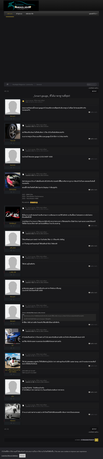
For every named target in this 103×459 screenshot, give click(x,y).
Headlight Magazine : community (23, 84)
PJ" (13, 345)
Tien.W (12, 140)
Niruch (12, 116)
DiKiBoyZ (12, 223)
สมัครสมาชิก (29, 13)
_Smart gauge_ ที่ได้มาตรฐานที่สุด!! (35, 100)
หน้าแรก (9, 13)
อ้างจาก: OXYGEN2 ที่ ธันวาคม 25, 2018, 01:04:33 (33, 312)
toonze (12, 165)
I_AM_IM (12, 272)
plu (12, 396)
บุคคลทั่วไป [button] (92, 13)
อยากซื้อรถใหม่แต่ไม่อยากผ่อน (12, 371)
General (39, 84)
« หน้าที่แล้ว (91, 88)
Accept (22, 455)
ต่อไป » (97, 88)
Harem (12, 420)
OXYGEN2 (12, 189)
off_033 (12, 248)
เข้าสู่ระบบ (19, 13)
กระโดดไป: (77, 439)
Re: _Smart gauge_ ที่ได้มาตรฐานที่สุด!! (36, 125)
